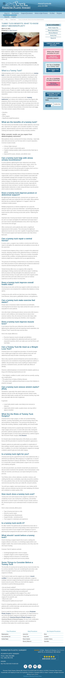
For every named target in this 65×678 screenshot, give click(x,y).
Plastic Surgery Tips (53, 27)
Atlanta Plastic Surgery (10, 653)
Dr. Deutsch (23, 435)
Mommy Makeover (53, 33)
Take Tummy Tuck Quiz (53, 70)
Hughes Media (34, 674)
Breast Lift (53, 38)
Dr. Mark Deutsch (12, 30)
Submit (48, 105)
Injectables (46, 641)
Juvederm (46, 636)
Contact (13, 17)
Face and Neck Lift (6, 636)
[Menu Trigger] (4, 3)
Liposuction (25, 634)
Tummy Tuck (13, 19)
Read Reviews (60, 650)
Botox (45, 634)
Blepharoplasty (5, 634)
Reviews (59, 13)
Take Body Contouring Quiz (53, 84)
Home (1, 19)
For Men (52, 13)
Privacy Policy (38, 676)
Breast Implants (26, 639)
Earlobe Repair (5, 639)
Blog (7, 19)
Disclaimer (26, 676)
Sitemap (32, 676)
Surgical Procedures (27, 13)
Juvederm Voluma (48, 639)
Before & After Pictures (41, 13)
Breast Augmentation (53, 30)
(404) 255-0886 (43, 6)
